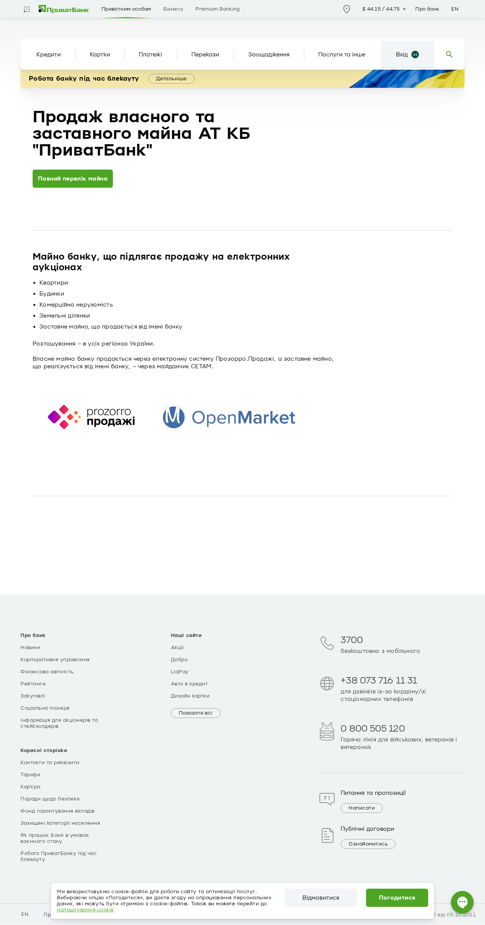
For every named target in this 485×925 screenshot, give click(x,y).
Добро (179, 660)
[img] (64, 9)
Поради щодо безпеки (50, 799)
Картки (100, 54)
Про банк (427, 9)
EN (454, 9)
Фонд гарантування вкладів (57, 811)
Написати (362, 808)
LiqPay (180, 672)
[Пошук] (449, 54)
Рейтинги (32, 684)
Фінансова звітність (47, 672)
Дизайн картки (190, 696)
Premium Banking (217, 9)
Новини (30, 648)
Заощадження (268, 54)
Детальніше (171, 79)
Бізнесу (173, 9)
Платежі (150, 54)
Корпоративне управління (55, 660)
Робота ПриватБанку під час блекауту (58, 856)
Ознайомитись (368, 844)
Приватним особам (126, 9)
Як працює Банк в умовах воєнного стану (54, 838)
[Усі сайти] (26, 9)
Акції (177, 648)
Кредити (48, 54)
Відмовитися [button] (320, 897)
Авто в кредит (189, 684)
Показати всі (196, 713)
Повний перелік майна (73, 178)
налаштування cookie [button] (85, 910)
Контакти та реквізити (50, 763)
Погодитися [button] (397, 897)
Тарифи (30, 775)
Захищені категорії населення (60, 823)
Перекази (205, 54)
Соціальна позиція (45, 708)
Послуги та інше (341, 54)
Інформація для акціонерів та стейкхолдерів (59, 723)
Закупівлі (32, 696)
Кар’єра (30, 787)
